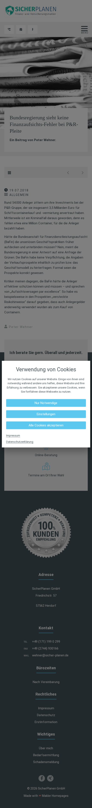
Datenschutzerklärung (19, 441)
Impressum (13, 435)
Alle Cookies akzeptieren (45, 425)
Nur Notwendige (46, 403)
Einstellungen (46, 414)
